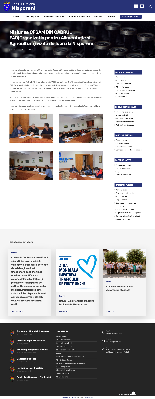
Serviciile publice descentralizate (129, 150)
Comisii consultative (124, 147)
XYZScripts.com (88, 397)
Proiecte (98, 17)
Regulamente (121, 200)
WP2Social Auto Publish (69, 397)
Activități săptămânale (125, 125)
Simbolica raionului (123, 80)
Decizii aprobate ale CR (125, 168)
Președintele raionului (124, 112)
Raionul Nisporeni (31, 17)
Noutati (31, 50)
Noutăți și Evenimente (79, 17)
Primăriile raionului (123, 84)
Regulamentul (121, 140)
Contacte (110, 17)
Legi (117, 172)
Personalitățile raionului (125, 90)
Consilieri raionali (122, 143)
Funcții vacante (122, 196)
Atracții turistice (122, 87)
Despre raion (121, 77)
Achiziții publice (122, 190)
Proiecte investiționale (125, 193)
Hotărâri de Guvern (123, 175)
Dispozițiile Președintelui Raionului (71, 363)
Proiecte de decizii (123, 165)
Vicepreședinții (122, 115)
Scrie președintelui (131, 17)
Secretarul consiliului (124, 118)
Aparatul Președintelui (54, 17)
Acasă (16, 17)
